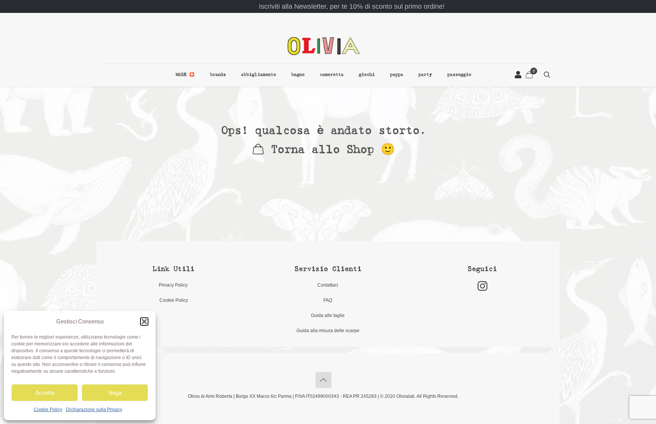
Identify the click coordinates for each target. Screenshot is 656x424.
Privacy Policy (174, 285)
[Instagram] (482, 286)
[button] (144, 321)
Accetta (44, 392)
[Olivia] (323, 45)
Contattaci (327, 285)
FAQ (327, 300)
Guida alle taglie (328, 315)
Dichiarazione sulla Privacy (94, 409)
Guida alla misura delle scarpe (328, 330)
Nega (114, 392)
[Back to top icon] (323, 380)
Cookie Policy (48, 409)
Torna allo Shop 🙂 (329, 150)
